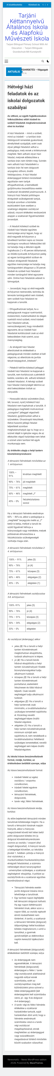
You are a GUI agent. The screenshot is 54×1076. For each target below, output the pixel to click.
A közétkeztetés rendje (14, 4)
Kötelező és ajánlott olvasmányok (33, 4)
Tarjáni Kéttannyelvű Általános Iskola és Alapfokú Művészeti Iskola (27, 27)
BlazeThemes (36, 1063)
